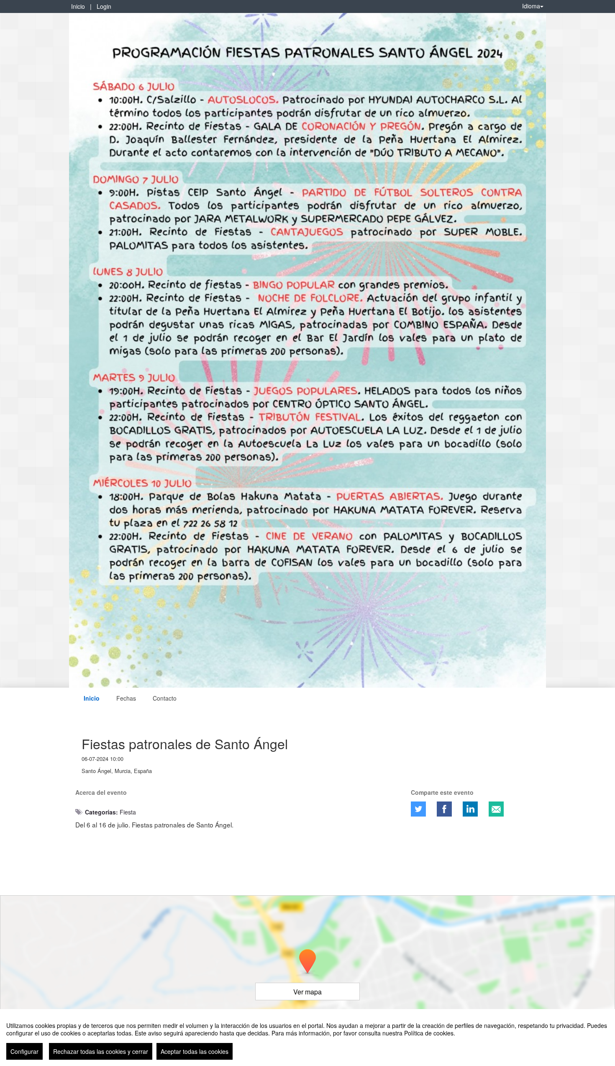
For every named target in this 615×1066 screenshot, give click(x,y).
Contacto (165, 698)
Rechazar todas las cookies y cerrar (100, 1051)
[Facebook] (444, 809)
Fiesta (128, 812)
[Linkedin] (470, 809)
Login (104, 6)
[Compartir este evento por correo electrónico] (496, 809)
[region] (307, 1037)
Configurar (24, 1051)
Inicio (78, 6)
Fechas (126, 698)
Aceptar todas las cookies (194, 1051)
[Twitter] (418, 809)
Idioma (531, 6)
